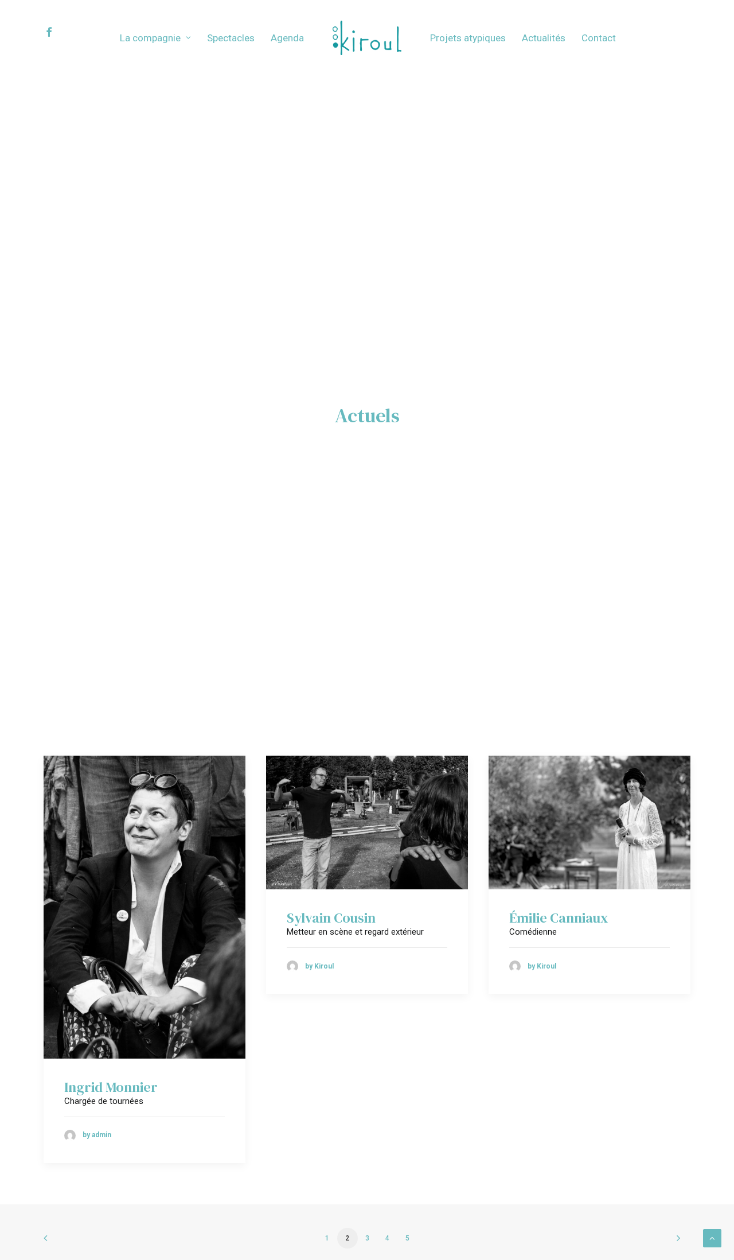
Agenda (287, 38)
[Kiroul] (367, 38)
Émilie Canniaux (558, 917)
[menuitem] (59, 32)
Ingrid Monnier (111, 1087)
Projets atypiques (468, 38)
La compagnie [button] (150, 38)
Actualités (543, 38)
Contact (598, 38)
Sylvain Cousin (331, 917)
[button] (59, 32)
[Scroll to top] (712, 1237)
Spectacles (231, 38)
